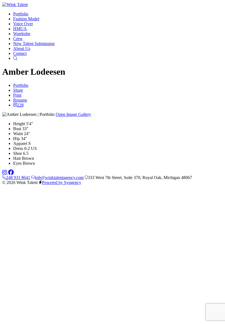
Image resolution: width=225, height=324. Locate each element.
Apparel (20, 143)
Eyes (17, 163)
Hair (17, 158)
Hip (16, 138)
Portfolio (20, 85)
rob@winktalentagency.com (59, 177)
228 (20, 105)
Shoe (17, 153)
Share (18, 90)
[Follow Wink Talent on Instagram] (5, 172)
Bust (17, 128)
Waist (18, 133)
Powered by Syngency (61, 182)
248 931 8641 (18, 177)
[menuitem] (20, 14)
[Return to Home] (15, 4)
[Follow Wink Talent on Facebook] (11, 172)
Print (17, 95)
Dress (18, 148)
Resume (20, 100)
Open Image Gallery (73, 114)
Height (19, 123)
